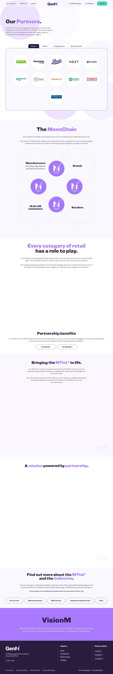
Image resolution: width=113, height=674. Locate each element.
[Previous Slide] (98, 447)
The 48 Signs (89, 3)
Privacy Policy (10, 670)
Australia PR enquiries (48, 670)
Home (62, 650)
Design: (84, 670)
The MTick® (23, 3)
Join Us (102, 3)
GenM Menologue (75, 3)
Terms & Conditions (22, 670)
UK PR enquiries (35, 670)
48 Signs (63, 660)
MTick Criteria (65, 657)
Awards (33, 3)
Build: (97, 670)
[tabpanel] (56, 79)
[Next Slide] (105, 447)
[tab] (33, 46)
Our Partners (11, 3)
